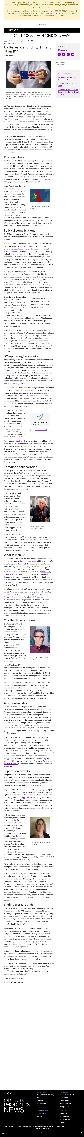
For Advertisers (65, 1119)
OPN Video (64, 1098)
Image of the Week (67, 1095)
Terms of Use (60, 1126)
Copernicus (22, 249)
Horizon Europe (10, 114)
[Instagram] (11, 1093)
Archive (39, 1116)
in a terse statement (28, 561)
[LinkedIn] (68, 54)
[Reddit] (72, 54)
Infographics (64, 1106)
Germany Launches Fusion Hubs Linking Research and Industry (68, 92)
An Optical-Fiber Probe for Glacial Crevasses (68, 78)
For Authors (64, 1116)
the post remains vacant (24, 395)
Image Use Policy (38, 1126)
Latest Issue (41, 1113)
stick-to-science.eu (40, 430)
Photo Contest (65, 1104)
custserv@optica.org (52, 13)
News (5, 41)
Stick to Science (22, 441)
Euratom (34, 249)
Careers (40, 1100)
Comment (63, 50)
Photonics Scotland (34, 795)
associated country (11, 251)
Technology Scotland (24, 797)
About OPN (64, 1113)
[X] (59, 54)
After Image (64, 1101)
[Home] (17, 1106)
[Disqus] (29, 1010)
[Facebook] (63, 54)
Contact (63, 1122)
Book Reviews (42, 1103)
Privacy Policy (49, 1126)
